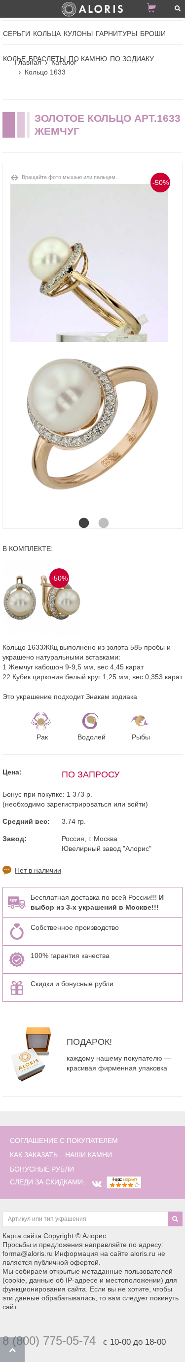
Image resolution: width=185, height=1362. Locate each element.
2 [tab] (103, 513)
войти (136, 804)
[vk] (97, 1184)
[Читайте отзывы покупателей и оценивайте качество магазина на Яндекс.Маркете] (124, 1182)
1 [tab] (83, 513)
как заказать (34, 1155)
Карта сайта (21, 1236)
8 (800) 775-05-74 (49, 1340)
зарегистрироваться (79, 804)
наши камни (88, 1155)
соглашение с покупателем (64, 1140)
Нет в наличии (38, 870)
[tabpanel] (92, 424)
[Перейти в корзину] (155, 10)
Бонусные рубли (42, 1169)
